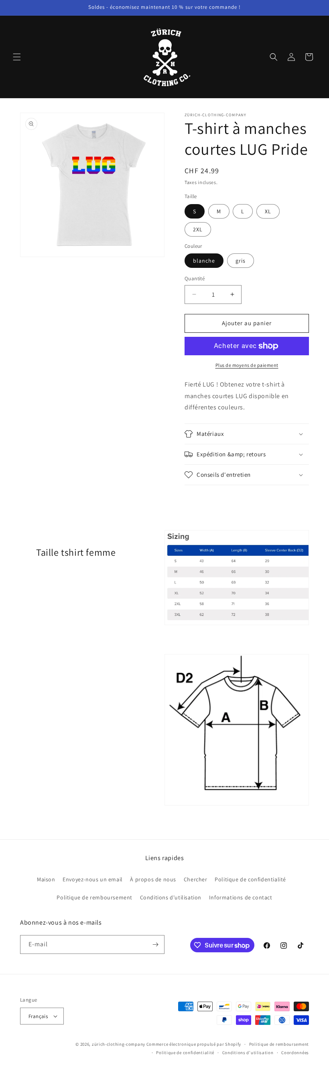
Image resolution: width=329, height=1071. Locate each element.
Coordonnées (295, 1052)
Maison (46, 879)
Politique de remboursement (94, 897)
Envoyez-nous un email (93, 879)
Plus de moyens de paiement (246, 365)
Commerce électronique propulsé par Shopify (193, 1044)
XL (268, 211)
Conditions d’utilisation (248, 1052)
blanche (204, 260)
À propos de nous (153, 879)
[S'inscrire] (155, 944)
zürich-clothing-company (118, 1044)
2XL (198, 229)
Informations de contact (240, 897)
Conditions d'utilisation (170, 897)
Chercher (195, 879)
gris (241, 260)
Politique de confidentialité (250, 879)
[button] (17, 57)
